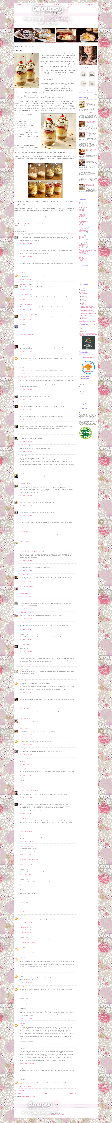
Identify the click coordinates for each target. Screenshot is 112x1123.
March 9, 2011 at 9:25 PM (26, 826)
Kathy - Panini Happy (25, 304)
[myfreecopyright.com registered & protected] (88, 413)
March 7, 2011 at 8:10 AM (26, 618)
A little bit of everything (25, 622)
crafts (80, 220)
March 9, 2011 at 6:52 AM (26, 754)
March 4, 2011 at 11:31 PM (26, 299)
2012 (82, 290)
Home (19, 5)
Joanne (21, 802)
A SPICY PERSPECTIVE (25, 612)
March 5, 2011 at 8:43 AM (26, 373)
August (83, 297)
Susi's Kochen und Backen (26, 234)
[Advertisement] (86, 466)
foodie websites (82, 228)
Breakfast (81, 209)
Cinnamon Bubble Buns (91, 160)
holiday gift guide (83, 232)
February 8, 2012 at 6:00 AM (26, 1018)
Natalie (21, 697)
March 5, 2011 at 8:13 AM (26, 363)
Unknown (22, 356)
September (84, 296)
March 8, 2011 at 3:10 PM (26, 704)
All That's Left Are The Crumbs (27, 314)
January (84, 318)
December (84, 293)
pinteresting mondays (84, 244)
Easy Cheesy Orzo (84, 177)
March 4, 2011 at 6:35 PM (26, 268)
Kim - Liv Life (23, 818)
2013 (82, 289)
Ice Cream (81, 235)
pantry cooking (82, 239)
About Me (29, 5)
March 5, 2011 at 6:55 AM (26, 329)
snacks (81, 256)
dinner (80, 224)
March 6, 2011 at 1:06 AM (26, 441)
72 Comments (19, 226)
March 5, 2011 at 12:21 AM (26, 319)
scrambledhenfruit (24, 284)
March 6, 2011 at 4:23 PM (26, 537)
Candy (21, 748)
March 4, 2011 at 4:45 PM (26, 243)
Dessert (40, 224)
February (84, 317)
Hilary (21, 564)
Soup (80, 257)
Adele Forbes (23, 531)
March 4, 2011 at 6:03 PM (26, 256)
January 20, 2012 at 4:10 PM (27, 993)
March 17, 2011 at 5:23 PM (26, 898)
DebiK (21, 957)
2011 (82, 292)
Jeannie (22, 435)
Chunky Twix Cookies (85, 169)
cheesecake (82, 214)
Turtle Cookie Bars (90, 132)
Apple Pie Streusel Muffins (87, 310)
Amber (21, 915)
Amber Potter (27, 224)
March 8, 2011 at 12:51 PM (26, 692)
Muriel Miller (22, 669)
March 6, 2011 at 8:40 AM (26, 495)
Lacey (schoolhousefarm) (26, 393)
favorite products (83, 227)
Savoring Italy (23, 644)
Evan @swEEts (23, 708)
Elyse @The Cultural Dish (26, 334)
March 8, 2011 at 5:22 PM (26, 724)
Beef (80, 203)
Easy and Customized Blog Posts (89, 309)
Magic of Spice (23, 728)
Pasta (80, 240)
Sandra (21, 272)
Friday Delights (23, 541)
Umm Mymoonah (24, 718)
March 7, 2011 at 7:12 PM (26, 639)
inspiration (81, 236)
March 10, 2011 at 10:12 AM (26, 841)
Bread (80, 208)
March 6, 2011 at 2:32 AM (26, 451)
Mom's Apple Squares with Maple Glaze (91, 185)
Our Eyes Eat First (24, 499)
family (80, 225)
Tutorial (81, 259)
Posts (82, 328)
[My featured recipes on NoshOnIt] (88, 373)
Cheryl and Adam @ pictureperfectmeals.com (30, 551)
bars (80, 202)
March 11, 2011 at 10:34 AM (26, 874)
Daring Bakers (82, 222)
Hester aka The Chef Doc (26, 519)
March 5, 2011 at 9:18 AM (26, 389)
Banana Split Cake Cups (26, 46)
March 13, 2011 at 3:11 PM (26, 884)
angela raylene (23, 509)
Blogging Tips (82, 207)
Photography (89, 5)
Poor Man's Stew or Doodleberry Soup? (90, 122)
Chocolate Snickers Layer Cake (87, 141)
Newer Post (17, 1093)
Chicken (81, 215)
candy (80, 211)
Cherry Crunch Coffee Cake (88, 307)
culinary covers (82, 221)
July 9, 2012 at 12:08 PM (26, 1075)
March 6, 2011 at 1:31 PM (26, 515)
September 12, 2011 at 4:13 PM (27, 942)
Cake (80, 210)
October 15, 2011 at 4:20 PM (26, 982)
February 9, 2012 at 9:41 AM (26, 1044)
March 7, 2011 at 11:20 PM (26, 664)
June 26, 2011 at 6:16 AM (26, 932)
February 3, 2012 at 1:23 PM (26, 1003)
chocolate (81, 216)
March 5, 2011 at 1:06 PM (26, 431)
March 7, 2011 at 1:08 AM (26, 596)
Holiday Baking (82, 231)
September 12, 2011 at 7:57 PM (27, 952)
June (83, 300)
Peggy (21, 473)
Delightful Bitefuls (24, 593)
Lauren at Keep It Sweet (25, 247)
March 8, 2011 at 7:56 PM (26, 734)
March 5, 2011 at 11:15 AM (26, 399)
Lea (21, 889)
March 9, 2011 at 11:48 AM (26, 785)
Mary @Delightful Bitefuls (26, 586)
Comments (83, 331)
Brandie (21, 455)
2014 (82, 288)
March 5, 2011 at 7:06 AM (26, 339)
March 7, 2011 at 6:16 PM (26, 629)
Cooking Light (82, 218)
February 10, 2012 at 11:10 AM (27, 1063)
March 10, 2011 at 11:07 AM (26, 854)
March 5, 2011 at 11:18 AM (26, 409)
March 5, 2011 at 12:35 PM (26, 419)
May (83, 302)
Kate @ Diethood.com (25, 377)
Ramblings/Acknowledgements (86, 250)
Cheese (81, 213)
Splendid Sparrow (59, 1114)
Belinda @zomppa (24, 294)
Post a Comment (19, 1090)
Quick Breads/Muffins (84, 249)
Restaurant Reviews (84, 251)
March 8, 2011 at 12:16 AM (26, 676)
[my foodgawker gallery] (88, 357)
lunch (80, 238)
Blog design (51, 1114)
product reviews (83, 246)
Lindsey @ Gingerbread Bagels (27, 261)
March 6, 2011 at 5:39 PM (26, 560)
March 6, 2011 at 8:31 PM (26, 581)
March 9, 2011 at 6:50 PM (26, 813)
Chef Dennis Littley (24, 483)
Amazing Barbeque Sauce (87, 306)
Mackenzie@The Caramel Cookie (28, 859)
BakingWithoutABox (24, 574)
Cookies (81, 217)
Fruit (44, 224)
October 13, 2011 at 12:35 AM (27, 969)
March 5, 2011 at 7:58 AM (26, 351)
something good (23, 445)
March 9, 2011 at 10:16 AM (26, 775)
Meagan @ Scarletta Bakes (26, 846)
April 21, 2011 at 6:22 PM (26, 911)
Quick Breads (82, 247)
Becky (21, 344)
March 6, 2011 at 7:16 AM (26, 468)
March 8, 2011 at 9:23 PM (26, 744)
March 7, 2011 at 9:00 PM (26, 651)
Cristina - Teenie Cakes (25, 831)
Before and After (83, 204)
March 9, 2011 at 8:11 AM (26, 764)
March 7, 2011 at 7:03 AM (26, 608)
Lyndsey (22, 680)
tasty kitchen (82, 258)
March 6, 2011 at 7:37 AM (26, 479)
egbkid (21, 324)
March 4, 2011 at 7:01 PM (26, 279)
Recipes (41, 5)
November (84, 295)
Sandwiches (82, 252)
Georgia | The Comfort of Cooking (28, 790)
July (83, 299)
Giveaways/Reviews (84, 230)
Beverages (81, 206)
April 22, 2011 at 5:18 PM (26, 922)
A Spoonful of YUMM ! (25, 927)
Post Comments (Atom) (28, 1096)
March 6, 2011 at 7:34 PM (26, 570)
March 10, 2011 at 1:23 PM (26, 864)
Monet (21, 656)
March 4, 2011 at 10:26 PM (26, 289)
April (83, 303)
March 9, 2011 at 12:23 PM (26, 797)
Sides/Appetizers (83, 254)
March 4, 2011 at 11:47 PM (26, 309)
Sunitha (21, 424)
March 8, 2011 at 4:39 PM (26, 714)
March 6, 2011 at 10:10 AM (26, 505)
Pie (80, 243)
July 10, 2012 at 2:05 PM (26, 1086)
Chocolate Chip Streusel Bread (88, 311)
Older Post (73, 1093)
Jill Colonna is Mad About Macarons (28, 601)
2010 (82, 320)
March (83, 304)
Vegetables (81, 260)
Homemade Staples (83, 233)
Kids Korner (82, 237)
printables (81, 245)
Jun (21, 367)
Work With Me (74, 5)
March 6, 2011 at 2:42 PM (26, 527)
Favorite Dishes (56, 5)
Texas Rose (23, 986)
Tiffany (21, 780)
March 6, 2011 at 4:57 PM (26, 547)
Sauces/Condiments (83, 253)
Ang (21, 404)
